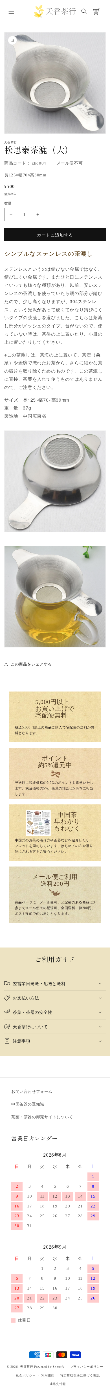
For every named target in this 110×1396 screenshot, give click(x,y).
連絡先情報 (58, 1384)
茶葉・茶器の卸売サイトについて (42, 1117)
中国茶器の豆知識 (27, 1104)
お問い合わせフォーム (31, 1091)
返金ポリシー (26, 1375)
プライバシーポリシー (86, 1366)
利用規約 (47, 1375)
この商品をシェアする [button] (31, 664)
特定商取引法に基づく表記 (80, 1375)
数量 (8, 203)
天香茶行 (26, 1366)
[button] (11, 11)
